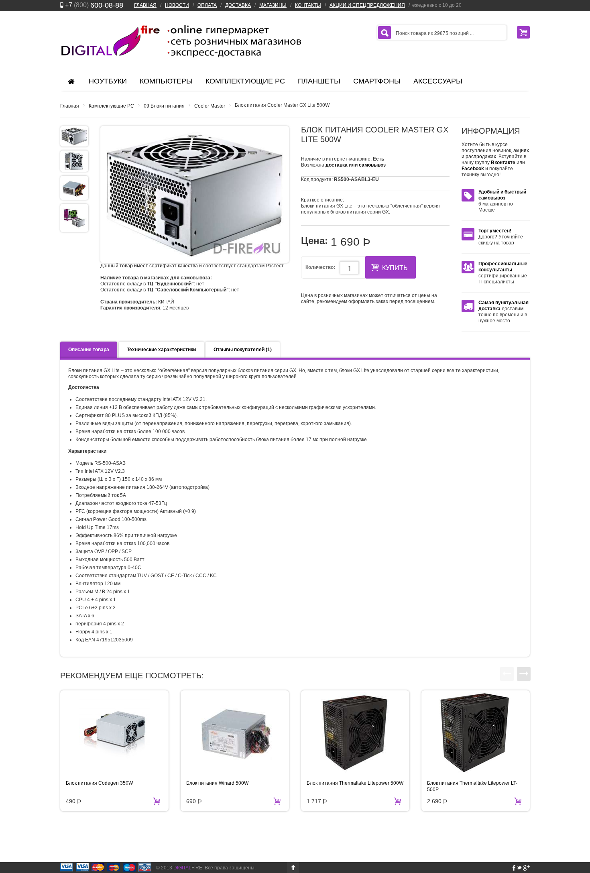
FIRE (187, 868)
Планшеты (319, 81)
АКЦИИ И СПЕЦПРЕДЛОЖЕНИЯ (367, 5)
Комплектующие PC (245, 81)
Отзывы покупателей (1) (243, 349)
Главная (69, 106)
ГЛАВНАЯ (145, 5)
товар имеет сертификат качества (159, 266)
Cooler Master (209, 106)
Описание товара (88, 349)
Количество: (320, 267)
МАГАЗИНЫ (273, 5)
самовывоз (372, 165)
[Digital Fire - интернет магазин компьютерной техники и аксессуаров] (180, 41)
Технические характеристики (161, 349)
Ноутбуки (108, 81)
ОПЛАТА (207, 5)
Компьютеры (166, 81)
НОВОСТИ (177, 5)
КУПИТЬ (395, 268)
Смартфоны (377, 81)
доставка (337, 165)
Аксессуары (437, 81)
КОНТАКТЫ (308, 5)
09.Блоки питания (164, 106)
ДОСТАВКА (238, 5)
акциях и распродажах (495, 153)
